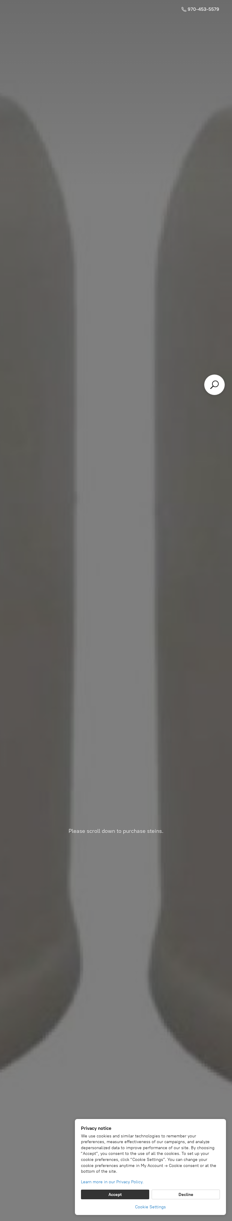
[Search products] (214, 384)
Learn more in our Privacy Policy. (112, 1181)
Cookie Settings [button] (150, 1207)
